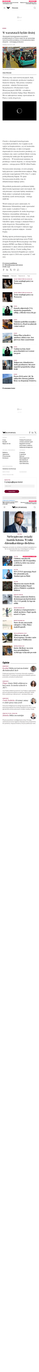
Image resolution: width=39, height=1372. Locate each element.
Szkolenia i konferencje (9, 469)
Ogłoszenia (6, 454)
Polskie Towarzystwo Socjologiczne (23, 279)
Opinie (6, 662)
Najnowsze (22, 276)
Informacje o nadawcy (26, 445)
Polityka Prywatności (25, 440)
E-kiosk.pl (22, 452)
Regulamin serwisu (25, 443)
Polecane (13, 276)
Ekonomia (15, 8)
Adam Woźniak (7, 73)
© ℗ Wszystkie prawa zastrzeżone (13, 265)
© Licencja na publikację (10, 263)
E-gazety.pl (23, 454)
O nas (4, 440)
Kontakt (5, 442)
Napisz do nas (7, 443)
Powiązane (6, 276)
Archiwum (5, 458)
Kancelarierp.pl (24, 460)
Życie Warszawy (24, 463)
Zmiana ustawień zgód (26, 442)
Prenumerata (6, 456)
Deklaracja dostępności (26, 447)
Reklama (5, 452)
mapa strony (6, 472)
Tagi (28, 276)
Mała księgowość (24, 458)
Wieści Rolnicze (24, 461)
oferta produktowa (8, 474)
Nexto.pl (22, 456)
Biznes (4, 28)
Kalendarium (23, 472)
